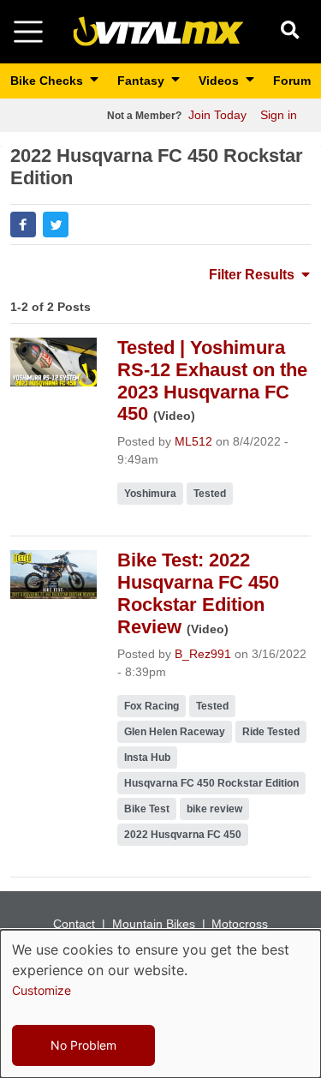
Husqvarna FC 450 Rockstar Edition (211, 783)
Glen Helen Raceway (174, 732)
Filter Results (253, 274)
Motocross (239, 924)
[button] (23, 224)
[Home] (158, 30)
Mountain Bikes (153, 924)
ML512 (193, 441)
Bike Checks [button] (48, 80)
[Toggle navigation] (28, 32)
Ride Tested (271, 732)
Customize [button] (41, 990)
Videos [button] (220, 80)
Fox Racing (151, 706)
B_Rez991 (203, 654)
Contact (74, 924)
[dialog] (160, 1004)
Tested (209, 494)
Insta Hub (147, 758)
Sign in (278, 115)
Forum (292, 80)
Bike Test (146, 809)
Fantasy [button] (142, 80)
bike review (214, 809)
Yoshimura (150, 494)
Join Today (217, 115)
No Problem (83, 1045)
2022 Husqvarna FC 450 (182, 835)
